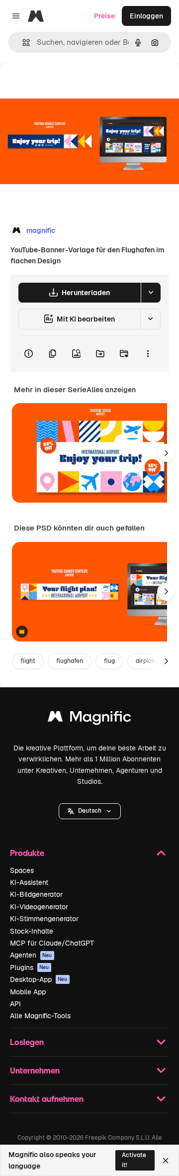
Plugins (29, 967)
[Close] (166, 1161)
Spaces (22, 870)
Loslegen (27, 1042)
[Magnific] (89, 719)
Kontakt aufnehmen (47, 1098)
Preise (104, 15)
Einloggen (146, 15)
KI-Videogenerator (39, 906)
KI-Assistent (29, 882)
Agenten (31, 955)
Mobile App (28, 991)
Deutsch (89, 811)
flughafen (69, 661)
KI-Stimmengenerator (44, 918)
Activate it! (134, 1160)
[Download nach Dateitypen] (151, 293)
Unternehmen (35, 1070)
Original (64, 85)
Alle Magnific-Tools (40, 1015)
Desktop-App (39, 979)
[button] (90, 811)
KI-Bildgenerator (36, 894)
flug (109, 661)
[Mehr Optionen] (148, 354)
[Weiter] (166, 453)
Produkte (27, 853)
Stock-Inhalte (31, 931)
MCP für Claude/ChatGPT (52, 943)
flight (27, 661)
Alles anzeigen (111, 389)
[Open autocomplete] (22, 42)
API (15, 1003)
